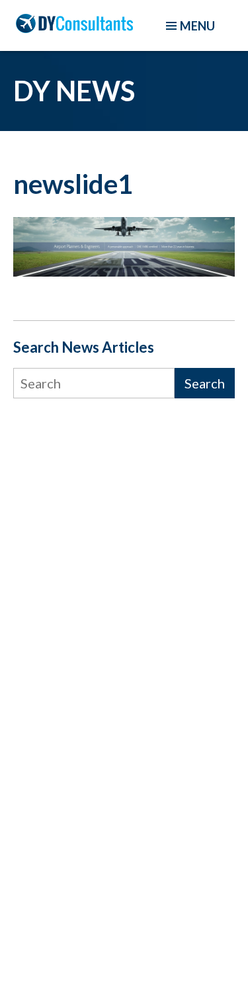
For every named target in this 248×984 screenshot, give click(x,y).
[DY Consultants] (74, 28)
